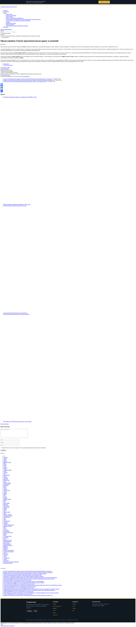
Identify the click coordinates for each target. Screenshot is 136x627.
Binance (5, 461)
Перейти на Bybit (104, 2)
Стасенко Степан (5, 68)
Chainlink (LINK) (7, 470)
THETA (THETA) (7, 514)
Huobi (4, 486)
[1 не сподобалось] (5, 36)
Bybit (4, 466)
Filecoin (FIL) (6, 480)
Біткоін (8, 22)
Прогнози (5, 554)
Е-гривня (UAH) (7, 536)
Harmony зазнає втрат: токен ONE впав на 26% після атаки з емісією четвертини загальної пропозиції (28, 80)
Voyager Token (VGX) (8, 524)
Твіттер (5, 559)
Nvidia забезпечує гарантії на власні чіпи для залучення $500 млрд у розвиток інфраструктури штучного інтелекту (31, 592)
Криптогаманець (7, 541)
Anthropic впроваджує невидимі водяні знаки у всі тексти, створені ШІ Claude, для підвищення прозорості (29, 590)
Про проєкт (6, 11)
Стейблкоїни (6, 558)
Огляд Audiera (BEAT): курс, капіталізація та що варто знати (18, 594)
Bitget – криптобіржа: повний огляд (14, 18)
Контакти (5, 27)
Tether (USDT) (6, 512)
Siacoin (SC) (6, 505)
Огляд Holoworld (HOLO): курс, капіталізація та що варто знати (18, 587)
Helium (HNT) (6, 484)
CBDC (5, 468)
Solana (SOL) (6, 507)
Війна (4, 535)
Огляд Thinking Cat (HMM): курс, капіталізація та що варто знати (19, 583)
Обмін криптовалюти (8, 550)
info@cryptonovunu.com (6, 29)
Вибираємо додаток (11, 23)
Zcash (4, 528)
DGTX (5, 476)
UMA (4, 519)
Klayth (4, 487)
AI (4, 456)
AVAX (5, 459)
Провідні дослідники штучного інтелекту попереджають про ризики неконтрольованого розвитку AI (27, 595)
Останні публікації (7, 65)
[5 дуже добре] (36, 36)
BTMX (5, 465)
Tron (4, 518)
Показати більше (5, 424)
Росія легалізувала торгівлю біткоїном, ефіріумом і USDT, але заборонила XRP (22, 575)
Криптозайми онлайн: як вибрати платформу (17, 25)
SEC (4, 502)
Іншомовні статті (7, 540)
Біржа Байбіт (9, 14)
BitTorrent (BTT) (7, 462)
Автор (74, 606)
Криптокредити (7, 544)
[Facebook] (68, 84)
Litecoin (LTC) (6, 490)
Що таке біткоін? (10, 24)
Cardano (5, 467)
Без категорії (6, 531)
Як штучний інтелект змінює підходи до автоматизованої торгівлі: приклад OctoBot (23, 582)
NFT (4, 495)
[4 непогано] (29, 36)
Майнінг (5, 546)
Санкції (5, 555)
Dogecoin (5, 477)
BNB (4, 463)
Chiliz (4, 471)
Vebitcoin (5, 523)
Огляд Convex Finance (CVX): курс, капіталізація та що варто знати (19, 586)
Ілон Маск (5, 537)
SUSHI (5, 509)
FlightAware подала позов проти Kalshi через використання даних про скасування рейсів (24, 81)
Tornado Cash (6, 517)
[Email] (68, 89)
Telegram (29, 611)
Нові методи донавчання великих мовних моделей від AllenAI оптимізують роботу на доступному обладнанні (30, 577)
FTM (4, 481)
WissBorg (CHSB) (7, 526)
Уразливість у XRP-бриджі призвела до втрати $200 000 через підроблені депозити (23, 576)
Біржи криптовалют (8, 532)
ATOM (5, 458)
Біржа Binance (9, 16)
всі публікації (25, 76)
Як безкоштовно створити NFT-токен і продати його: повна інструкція (23, 19)
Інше (4, 538)
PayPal (5, 496)
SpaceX (5, 508)
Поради (5, 552)
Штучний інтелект (7, 563)
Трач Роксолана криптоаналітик (11, 561)
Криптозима (6, 542)
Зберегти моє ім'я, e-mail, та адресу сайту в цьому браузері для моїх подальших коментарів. (24, 447)
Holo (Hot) (5, 485)
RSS (73, 610)
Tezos (4, 513)
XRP (4, 527)
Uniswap (5, 522)
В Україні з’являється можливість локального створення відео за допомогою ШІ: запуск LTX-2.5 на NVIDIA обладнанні (32, 585)
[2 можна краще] (14, 36)
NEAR (5, 494)
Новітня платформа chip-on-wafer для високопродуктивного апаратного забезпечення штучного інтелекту (29, 578)
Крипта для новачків (11, 15)
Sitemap (74, 608)
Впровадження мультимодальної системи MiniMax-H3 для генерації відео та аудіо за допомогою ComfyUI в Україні (31, 589)
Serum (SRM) (6, 503)
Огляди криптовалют (8, 551)
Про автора (6, 63)
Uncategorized (6, 521)
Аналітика (5, 530)
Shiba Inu (5, 504)
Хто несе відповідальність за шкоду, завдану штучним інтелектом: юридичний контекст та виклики (27, 78)
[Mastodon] (68, 86)
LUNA (5, 491)
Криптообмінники (7, 545)
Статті (4, 13)
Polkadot (5, 498)
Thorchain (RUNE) (7, 516)
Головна (5, 10)
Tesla (4, 510)
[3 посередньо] (22, 36)
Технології (5, 560)
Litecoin (5, 489)
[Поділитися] (68, 91)
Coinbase (5, 472)
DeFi (4, 473)
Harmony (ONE (7, 482)
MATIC (5, 493)
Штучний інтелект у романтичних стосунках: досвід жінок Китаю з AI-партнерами (23, 581)
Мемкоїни (5, 547)
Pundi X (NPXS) (7, 499)
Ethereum (5, 479)
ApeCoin (5, 457)
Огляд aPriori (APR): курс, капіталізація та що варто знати (17, 580)
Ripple (4, 500)
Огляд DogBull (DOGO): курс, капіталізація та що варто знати (18, 591)
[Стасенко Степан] (5, 67)
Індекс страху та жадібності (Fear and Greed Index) (18, 20)
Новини (5, 549)
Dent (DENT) (6, 475)
